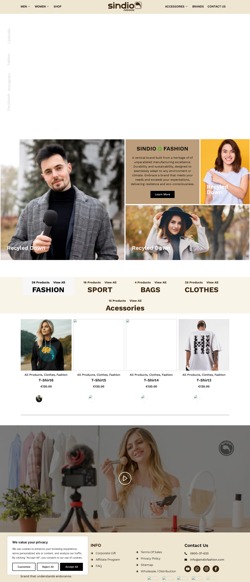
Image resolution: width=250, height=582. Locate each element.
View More (62, 204)
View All (59, 282)
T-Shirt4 (151, 380)
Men (24, 6)
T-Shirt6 (46, 380)
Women (40, 6)
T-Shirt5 (98, 380)
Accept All (71, 566)
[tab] (48, 286)
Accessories (174, 6)
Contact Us (217, 6)
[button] (125, 479)
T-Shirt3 (204, 380)
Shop (57, 6)
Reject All (47, 566)
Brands (198, 6)
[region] (47, 555)
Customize (24, 566)
